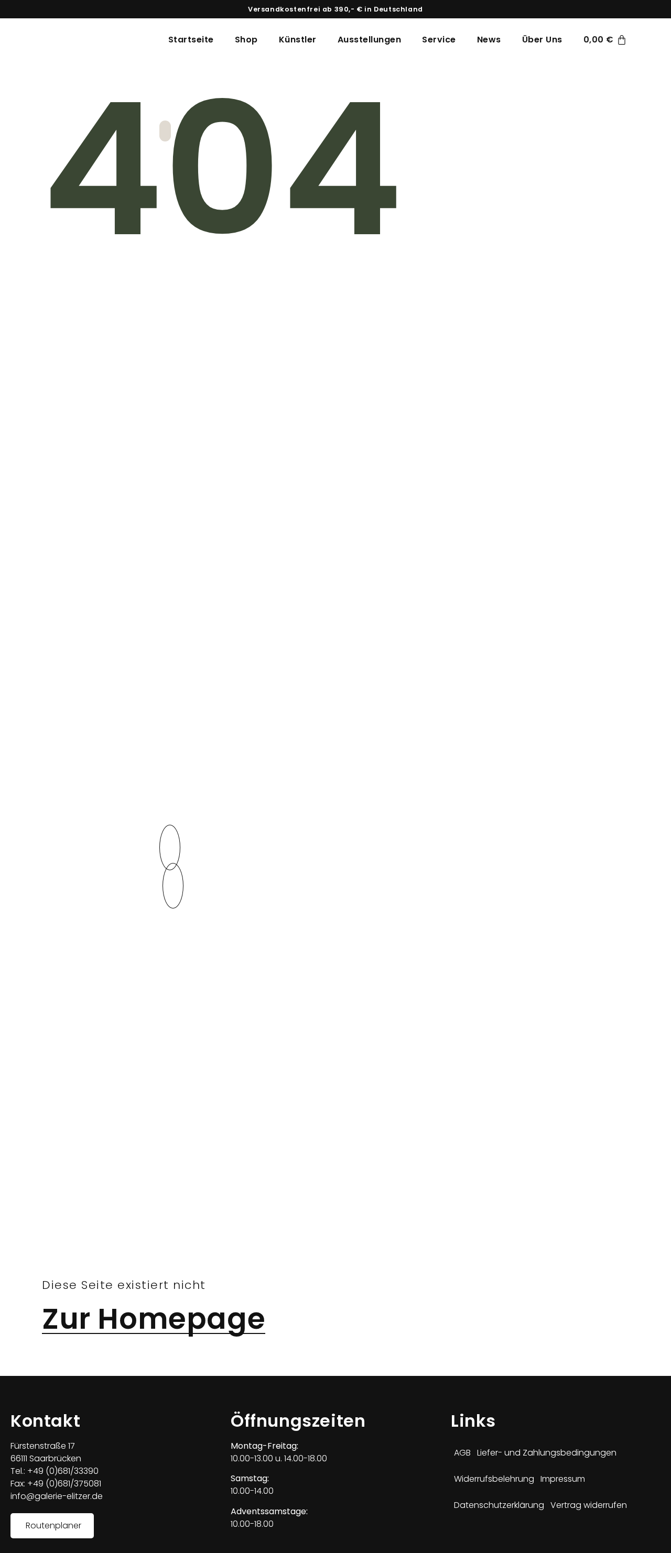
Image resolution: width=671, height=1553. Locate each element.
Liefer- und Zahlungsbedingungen (546, 1453)
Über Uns (542, 40)
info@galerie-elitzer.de (56, 1496)
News (489, 40)
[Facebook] (456, 1534)
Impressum (562, 1479)
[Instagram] (472, 1534)
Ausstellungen (370, 40)
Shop (246, 40)
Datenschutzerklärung (499, 1505)
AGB (462, 1453)
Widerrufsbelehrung (494, 1479)
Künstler (298, 40)
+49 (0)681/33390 (62, 1471)
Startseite (191, 40)
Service (439, 40)
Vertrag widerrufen (588, 1505)
